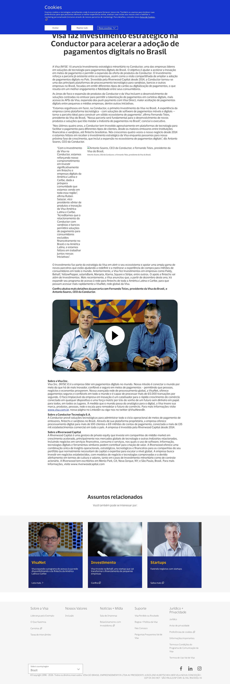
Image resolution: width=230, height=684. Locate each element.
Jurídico (173, 619)
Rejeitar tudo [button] (82, 27)
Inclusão (69, 615)
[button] (115, 335)
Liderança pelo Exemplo (42, 615)
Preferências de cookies (180, 632)
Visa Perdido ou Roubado (147, 615)
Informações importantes (181, 638)
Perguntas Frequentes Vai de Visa (148, 636)
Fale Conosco (141, 628)
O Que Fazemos (38, 622)
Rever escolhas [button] (105, 27)
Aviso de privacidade (179, 625)
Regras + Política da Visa (146, 622)
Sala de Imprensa (108, 615)
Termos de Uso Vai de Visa (182, 657)
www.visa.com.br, (58, 409)
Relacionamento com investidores (110, 624)
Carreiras (35, 628)
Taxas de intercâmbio (41, 634)
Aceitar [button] (55, 27)
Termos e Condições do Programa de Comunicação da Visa (183, 648)
